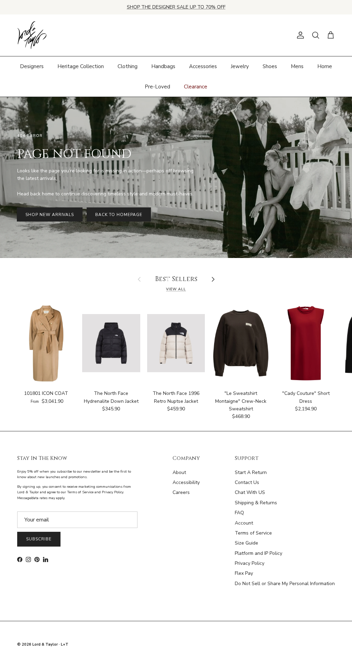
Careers (181, 492)
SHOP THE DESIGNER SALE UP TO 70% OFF (176, 7)
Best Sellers (176, 279)
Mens (297, 66)
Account (244, 523)
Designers (32, 66)
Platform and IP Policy (258, 553)
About (179, 472)
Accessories (203, 66)
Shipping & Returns (256, 502)
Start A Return (251, 472)
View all (176, 289)
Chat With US (250, 492)
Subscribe (39, 539)
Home (324, 66)
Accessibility (186, 482)
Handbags (163, 66)
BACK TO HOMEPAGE (118, 214)
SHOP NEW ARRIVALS (49, 214)
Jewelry (240, 66)
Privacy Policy (249, 563)
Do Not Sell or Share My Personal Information (285, 583)
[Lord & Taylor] (31, 35)
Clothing (128, 66)
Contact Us (247, 482)
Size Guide (246, 543)
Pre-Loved (157, 86)
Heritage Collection (80, 66)
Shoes (270, 66)
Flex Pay (244, 573)
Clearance (195, 86)
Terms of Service (253, 533)
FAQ (239, 512)
